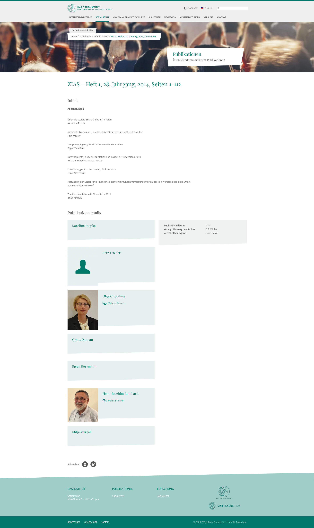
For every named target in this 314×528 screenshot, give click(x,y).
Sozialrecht (85, 36)
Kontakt (105, 521)
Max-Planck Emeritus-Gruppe (84, 499)
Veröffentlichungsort (175, 233)
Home (73, 36)
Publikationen (101, 36)
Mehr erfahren (116, 303)
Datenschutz (90, 521)
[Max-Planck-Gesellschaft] (224, 492)
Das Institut (76, 489)
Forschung (165, 489)
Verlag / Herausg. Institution (179, 229)
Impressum (74, 521)
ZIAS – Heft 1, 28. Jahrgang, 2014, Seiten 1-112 (133, 36)
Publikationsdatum (174, 225)
